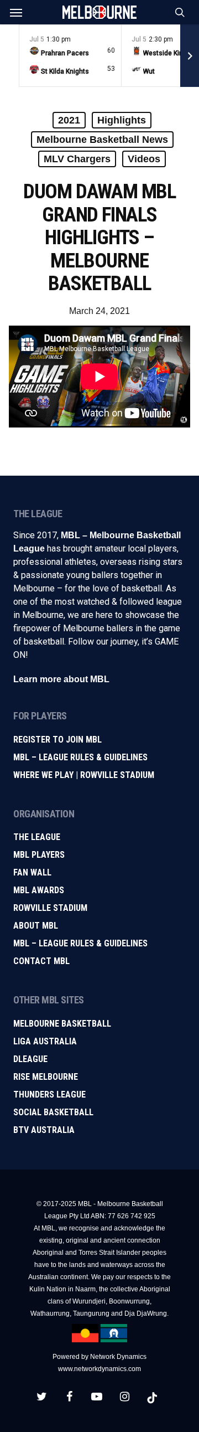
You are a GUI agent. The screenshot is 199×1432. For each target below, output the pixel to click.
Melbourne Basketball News (102, 139)
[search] (177, 12)
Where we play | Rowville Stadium (83, 775)
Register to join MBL (57, 739)
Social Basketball (53, 1112)
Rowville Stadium (50, 908)
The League (36, 837)
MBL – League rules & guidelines (80, 943)
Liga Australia (45, 1041)
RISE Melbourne (45, 1077)
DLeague (30, 1059)
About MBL (35, 925)
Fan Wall (32, 872)
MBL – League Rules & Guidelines (80, 757)
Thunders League (49, 1094)
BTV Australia (44, 1130)
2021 (69, 120)
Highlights (121, 120)
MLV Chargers (77, 158)
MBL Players (39, 854)
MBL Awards (38, 890)
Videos (144, 158)
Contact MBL (41, 961)
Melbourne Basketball (62, 1023)
